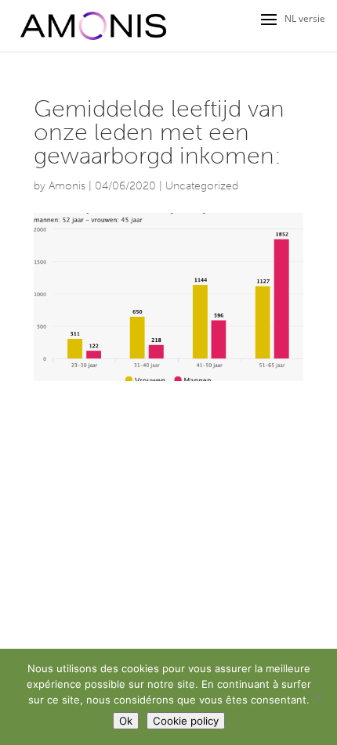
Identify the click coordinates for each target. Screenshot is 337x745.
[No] (317, 697)
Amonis (67, 186)
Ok (125, 720)
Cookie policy (186, 720)
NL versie (304, 18)
